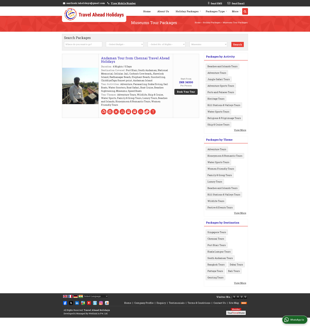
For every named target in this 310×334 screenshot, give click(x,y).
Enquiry (161, 302)
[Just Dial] (107, 302)
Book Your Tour (186, 91)
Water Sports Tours (218, 111)
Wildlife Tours (215, 201)
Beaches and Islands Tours (222, 66)
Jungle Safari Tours (218, 79)
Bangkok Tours (216, 264)
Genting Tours (215, 277)
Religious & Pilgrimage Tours (224, 118)
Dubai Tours (236, 264)
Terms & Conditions (199, 302)
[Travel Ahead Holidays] (94, 14)
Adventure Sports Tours (220, 85)
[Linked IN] (77, 302)
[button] (123, 3)
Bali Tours (234, 271)
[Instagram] (101, 302)
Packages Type (215, 11)
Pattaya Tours (215, 271)
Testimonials (177, 302)
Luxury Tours (214, 181)
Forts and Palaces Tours (220, 92)
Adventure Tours (216, 72)
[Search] (245, 11)
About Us (163, 11)
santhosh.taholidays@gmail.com (85, 3)
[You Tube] (89, 302)
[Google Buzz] (83, 302)
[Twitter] (71, 302)
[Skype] (95, 302)
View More (240, 130)
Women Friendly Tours (220, 168)
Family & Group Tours (219, 175)
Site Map (234, 302)
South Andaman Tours (220, 258)
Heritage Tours (215, 98)
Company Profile (144, 302)
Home (147, 11)
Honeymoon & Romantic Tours (224, 155)
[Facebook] (65, 302)
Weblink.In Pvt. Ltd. (98, 313)
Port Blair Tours (216, 245)
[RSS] (244, 302)
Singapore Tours (216, 232)
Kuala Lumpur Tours (219, 251)
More (235, 11)
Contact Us (219, 302)
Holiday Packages (187, 11)
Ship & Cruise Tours (218, 124)
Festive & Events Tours (220, 207)
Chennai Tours (215, 238)
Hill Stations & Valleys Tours (223, 105)
